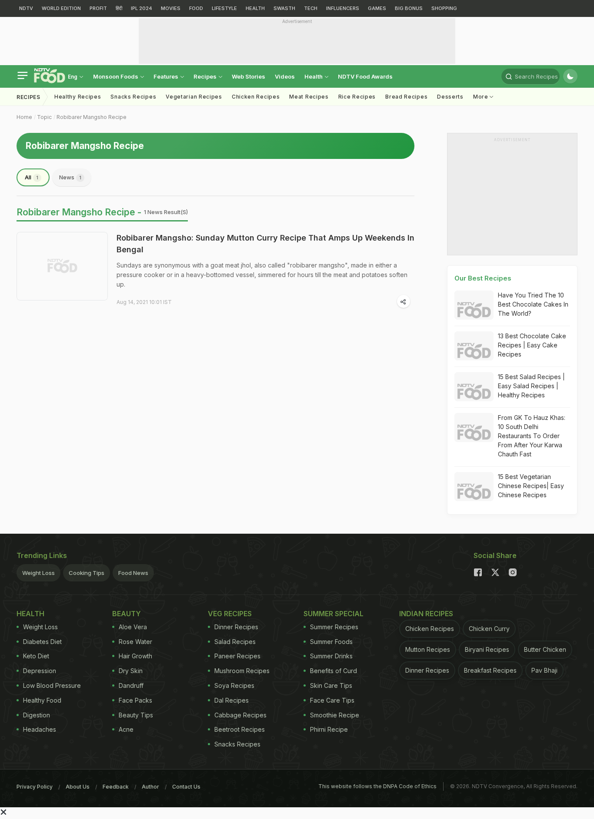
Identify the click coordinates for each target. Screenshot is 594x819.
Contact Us (186, 786)
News (70, 177)
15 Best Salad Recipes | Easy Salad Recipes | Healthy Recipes (531, 386)
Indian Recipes (426, 613)
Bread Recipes (406, 96)
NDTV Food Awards (365, 76)
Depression (39, 670)
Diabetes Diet (42, 641)
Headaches (39, 729)
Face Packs (135, 700)
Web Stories (248, 76)
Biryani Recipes (487, 649)
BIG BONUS (409, 8)
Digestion (36, 715)
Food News (133, 572)
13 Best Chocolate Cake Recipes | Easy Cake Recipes (532, 345)
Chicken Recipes (256, 96)
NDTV (26, 8)
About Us (78, 786)
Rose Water (135, 641)
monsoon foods (116, 76)
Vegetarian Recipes (194, 96)
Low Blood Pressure (52, 685)
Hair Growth (135, 656)
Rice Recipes (357, 96)
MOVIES (170, 8)
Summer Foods (331, 641)
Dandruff (131, 685)
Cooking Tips (86, 572)
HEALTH (255, 8)
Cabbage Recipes (240, 715)
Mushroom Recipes (242, 670)
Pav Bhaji (544, 670)
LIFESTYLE (224, 8)
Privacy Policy (35, 786)
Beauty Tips (136, 715)
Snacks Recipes (133, 96)
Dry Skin (131, 670)
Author (150, 786)
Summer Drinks (331, 656)
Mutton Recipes (427, 649)
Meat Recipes (308, 96)
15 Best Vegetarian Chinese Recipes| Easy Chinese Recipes (531, 486)
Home (24, 117)
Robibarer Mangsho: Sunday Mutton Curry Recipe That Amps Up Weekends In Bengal (265, 243)
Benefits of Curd (333, 670)
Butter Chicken (545, 649)
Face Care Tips (332, 700)
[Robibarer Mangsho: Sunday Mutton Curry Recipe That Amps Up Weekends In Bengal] (62, 266)
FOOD (196, 8)
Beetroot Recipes (239, 729)
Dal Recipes (231, 700)
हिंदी (119, 8)
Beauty (126, 613)
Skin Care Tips (331, 685)
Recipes (206, 76)
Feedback (116, 786)
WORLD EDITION (61, 8)
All (31, 177)
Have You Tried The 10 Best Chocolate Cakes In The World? (533, 304)
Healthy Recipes (77, 96)
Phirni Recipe (329, 729)
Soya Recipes (234, 685)
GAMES (377, 8)
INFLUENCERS (342, 8)
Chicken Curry (489, 628)
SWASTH (284, 8)
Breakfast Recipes (490, 670)
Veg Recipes (230, 613)
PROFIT (98, 8)
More (481, 96)
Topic (44, 117)
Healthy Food (42, 700)
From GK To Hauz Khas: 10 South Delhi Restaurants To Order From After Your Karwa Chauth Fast (531, 436)
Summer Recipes (334, 627)
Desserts (450, 96)
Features (167, 76)
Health (314, 76)
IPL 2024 (141, 8)
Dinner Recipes (236, 627)
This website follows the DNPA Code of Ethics (377, 786)
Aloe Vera (133, 627)
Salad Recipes (235, 641)
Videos (285, 76)
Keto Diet (36, 656)
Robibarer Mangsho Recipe (92, 117)
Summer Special (334, 613)
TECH (310, 8)
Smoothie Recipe (334, 715)
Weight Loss (38, 572)
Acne (126, 729)
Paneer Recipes (237, 656)
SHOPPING (444, 8)
